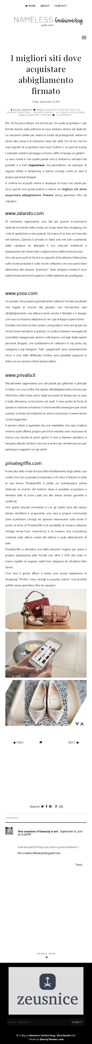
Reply (79, 864)
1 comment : (64, 115)
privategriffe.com (23, 463)
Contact (60, 6)
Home (32, 6)
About (45, 6)
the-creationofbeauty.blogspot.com (39, 853)
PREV (20, 742)
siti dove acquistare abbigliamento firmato (52, 113)
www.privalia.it (20, 375)
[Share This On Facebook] (46, 806)
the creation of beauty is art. (38, 831)
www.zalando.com (24, 213)
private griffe (44, 112)
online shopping (19, 112)
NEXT (72, 742)
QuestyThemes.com (52, 1039)
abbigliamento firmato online (59, 109)
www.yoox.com (21, 293)
